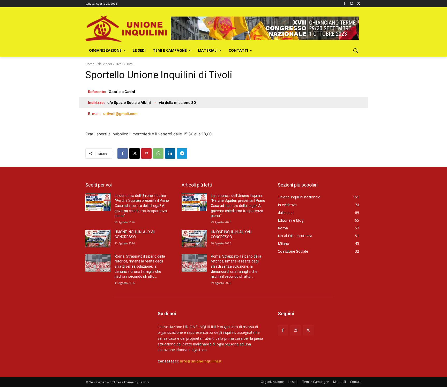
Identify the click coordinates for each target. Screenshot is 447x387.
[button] (355, 50)
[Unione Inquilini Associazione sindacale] (126, 28)
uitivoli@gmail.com (120, 113)
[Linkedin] (170, 153)
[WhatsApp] (158, 153)
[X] (359, 4)
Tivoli (119, 64)
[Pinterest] (146, 153)
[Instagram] (351, 4)
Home (89, 64)
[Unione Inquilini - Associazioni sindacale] (115, 328)
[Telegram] (182, 153)
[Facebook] (344, 4)
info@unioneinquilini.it (201, 361)
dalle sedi (105, 64)
